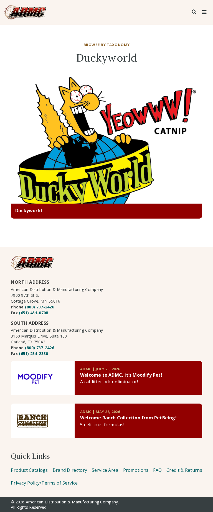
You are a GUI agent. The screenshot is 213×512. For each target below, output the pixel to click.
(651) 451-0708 (33, 312)
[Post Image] (106, 139)
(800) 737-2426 (39, 307)
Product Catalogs (29, 470)
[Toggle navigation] (204, 12)
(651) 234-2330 (33, 353)
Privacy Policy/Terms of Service (44, 483)
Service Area (105, 470)
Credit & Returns (184, 470)
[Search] (194, 12)
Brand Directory (70, 470)
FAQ (157, 470)
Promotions (136, 470)
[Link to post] (43, 378)
